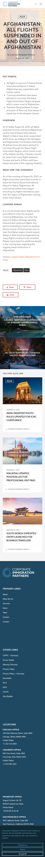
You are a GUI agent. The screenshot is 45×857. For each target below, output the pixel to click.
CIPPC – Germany (10, 655)
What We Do (8, 599)
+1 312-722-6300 (10, 744)
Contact (6, 622)
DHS (5, 687)
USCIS (5, 692)
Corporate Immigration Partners (22, 55)
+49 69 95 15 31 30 (10, 811)
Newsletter (7, 678)
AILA (5, 683)
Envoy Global (8, 660)
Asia (22, 16)
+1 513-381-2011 (9, 764)
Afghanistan (17, 270)
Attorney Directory (10, 664)
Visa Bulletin (8, 696)
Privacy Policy (8, 669)
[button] (41, 4)
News (5, 608)
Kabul (26, 270)
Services (6, 603)
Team (5, 612)
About (5, 594)
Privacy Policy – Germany (13, 674)
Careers (6, 617)
